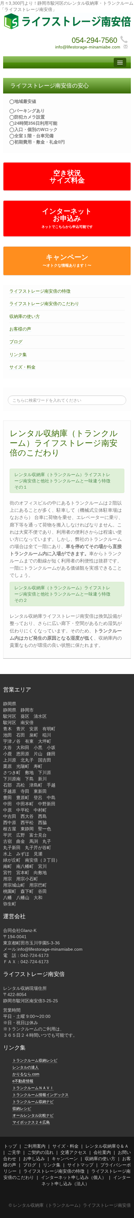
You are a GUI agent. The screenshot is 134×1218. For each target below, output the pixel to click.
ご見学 (14, 1152)
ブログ (15, 341)
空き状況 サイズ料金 (67, 176)
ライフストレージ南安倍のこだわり (44, 303)
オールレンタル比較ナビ (33, 1115)
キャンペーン (67, 260)
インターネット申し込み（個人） (73, 1177)
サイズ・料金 (22, 367)
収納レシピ (21, 1108)
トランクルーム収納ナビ (33, 1102)
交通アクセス (73, 1152)
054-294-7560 (94, 40)
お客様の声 (20, 328)
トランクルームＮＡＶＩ (33, 1088)
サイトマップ (80, 1164)
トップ (10, 1146)
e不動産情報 (22, 1081)
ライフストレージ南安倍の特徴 (39, 291)
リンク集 (18, 354)
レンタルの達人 (25, 1067)
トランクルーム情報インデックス (40, 1095)
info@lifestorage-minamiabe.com (87, 46)
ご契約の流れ (40, 1152)
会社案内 (102, 1152)
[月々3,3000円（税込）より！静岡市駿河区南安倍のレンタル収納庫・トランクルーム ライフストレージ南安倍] (67, 20)
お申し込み (34, 1158)
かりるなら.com (25, 1074)
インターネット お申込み (67, 218)
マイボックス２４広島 (31, 1122)
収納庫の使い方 (24, 316)
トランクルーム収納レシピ (34, 1060)
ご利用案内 (34, 1146)
